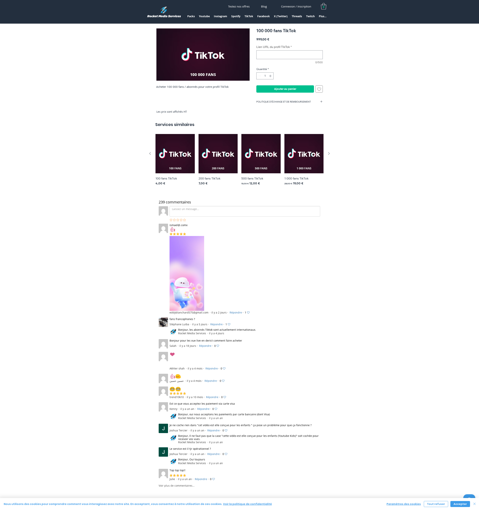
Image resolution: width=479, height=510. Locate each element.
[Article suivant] (329, 153)
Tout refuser (436, 504)
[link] (323, 6)
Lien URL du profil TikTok (274, 47)
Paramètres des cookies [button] (404, 504)
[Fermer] (474, 504)
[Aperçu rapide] (175, 153)
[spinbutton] (265, 76)
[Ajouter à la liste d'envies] (319, 89)
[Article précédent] (150, 153)
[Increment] (270, 76)
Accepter (460, 504)
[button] (191, 17)
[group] (239, 160)
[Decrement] (259, 76)
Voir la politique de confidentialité (247, 504)
